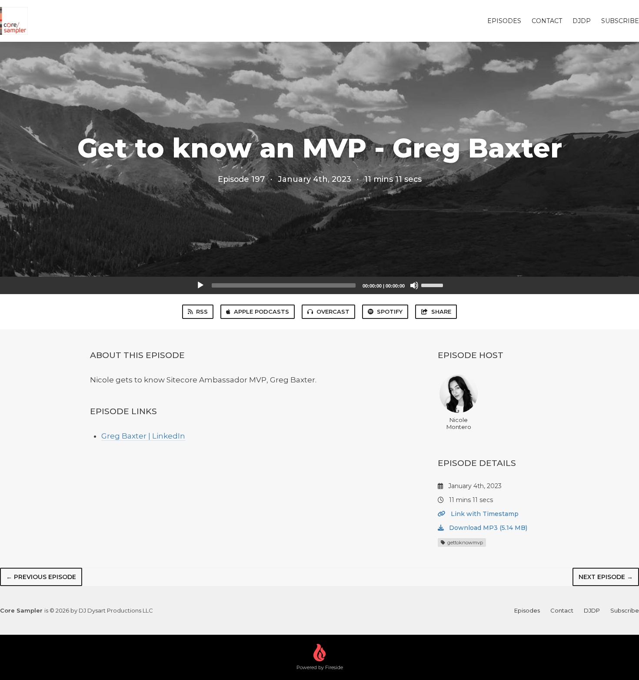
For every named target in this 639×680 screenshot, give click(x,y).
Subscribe (620, 21)
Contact (547, 21)
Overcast (332, 311)
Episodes (504, 21)
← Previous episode (41, 577)
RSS (202, 311)
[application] (319, 285)
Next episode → (606, 577)
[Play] (200, 285)
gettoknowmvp (464, 542)
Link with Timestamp (484, 514)
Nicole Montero (458, 423)
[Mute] (414, 285)
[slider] (433, 284)
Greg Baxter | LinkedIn (143, 436)
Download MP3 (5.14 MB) (487, 528)
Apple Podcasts (261, 311)
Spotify (390, 311)
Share (441, 311)
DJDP (581, 21)
